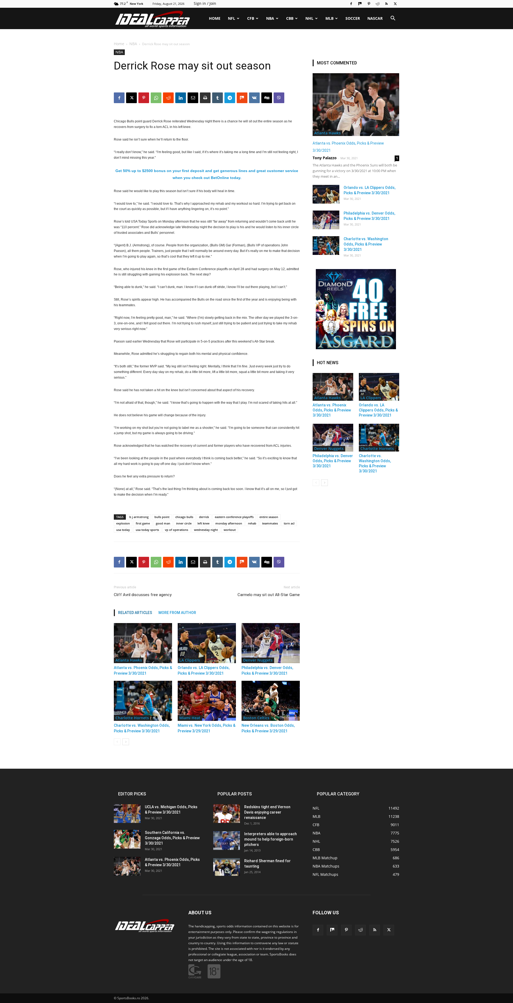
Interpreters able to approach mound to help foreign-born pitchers (270, 839)
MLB (329, 18)
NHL (309, 18)
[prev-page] (117, 741)
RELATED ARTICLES (135, 613)
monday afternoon (228, 523)
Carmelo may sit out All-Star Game (269, 594)
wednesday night (206, 530)
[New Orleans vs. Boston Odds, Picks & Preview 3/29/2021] (271, 701)
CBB (289, 18)
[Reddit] (378, 3)
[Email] (193, 562)
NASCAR (375, 18)
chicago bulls (184, 517)
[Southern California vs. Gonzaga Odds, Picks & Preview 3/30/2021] (127, 839)
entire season (268, 517)
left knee (203, 523)
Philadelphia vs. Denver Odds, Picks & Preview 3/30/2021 (333, 461)
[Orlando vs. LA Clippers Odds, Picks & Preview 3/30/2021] (207, 643)
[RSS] (386, 3)
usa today (123, 530)
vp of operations (176, 530)
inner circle (184, 523)
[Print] (205, 562)
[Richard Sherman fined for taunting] (226, 867)
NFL (231, 18)
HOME (214, 18)
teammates (270, 523)
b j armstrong (139, 517)
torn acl (289, 523)
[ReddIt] (168, 562)
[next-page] (125, 741)
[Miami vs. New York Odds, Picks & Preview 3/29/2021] (207, 701)
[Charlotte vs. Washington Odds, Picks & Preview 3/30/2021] (143, 701)
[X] (395, 3)
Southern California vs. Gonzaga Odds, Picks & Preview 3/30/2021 (172, 837)
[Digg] (266, 562)
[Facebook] (351, 3)
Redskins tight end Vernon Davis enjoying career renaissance (267, 812)
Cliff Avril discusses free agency (143, 594)
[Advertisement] (256, 75)
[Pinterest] (369, 3)
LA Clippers (189, 660)
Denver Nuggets (258, 660)
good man (163, 523)
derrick (204, 517)
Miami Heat (189, 717)
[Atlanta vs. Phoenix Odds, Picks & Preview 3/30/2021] (143, 643)
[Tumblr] (217, 562)
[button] (392, 18)
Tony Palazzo (325, 157)
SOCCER (352, 18)
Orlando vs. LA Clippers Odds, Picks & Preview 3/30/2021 (378, 410)
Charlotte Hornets (132, 717)
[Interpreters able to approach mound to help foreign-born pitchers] (226, 840)
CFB (250, 18)
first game (143, 523)
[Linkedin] (180, 562)
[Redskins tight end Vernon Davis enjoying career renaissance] (226, 813)
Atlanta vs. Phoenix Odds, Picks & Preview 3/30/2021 (332, 410)
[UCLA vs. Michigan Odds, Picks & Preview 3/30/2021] (127, 813)
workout (230, 530)
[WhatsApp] (156, 562)
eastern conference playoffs (234, 517)
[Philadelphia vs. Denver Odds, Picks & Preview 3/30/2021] (271, 643)
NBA (270, 18)
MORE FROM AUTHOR (177, 613)
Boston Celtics (256, 717)
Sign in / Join (205, 3)
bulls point (161, 517)
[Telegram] (229, 562)
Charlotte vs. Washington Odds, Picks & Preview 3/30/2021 (366, 244)
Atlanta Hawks (128, 660)
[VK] (254, 562)
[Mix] (360, 3)
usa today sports (147, 530)
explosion (123, 523)
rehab (252, 523)
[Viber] (279, 562)
